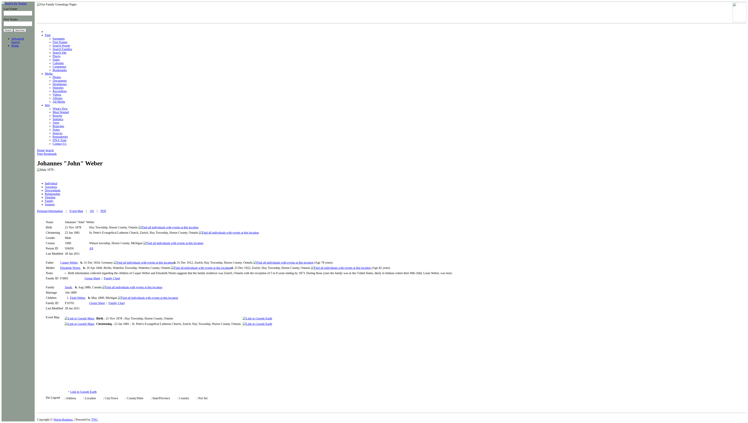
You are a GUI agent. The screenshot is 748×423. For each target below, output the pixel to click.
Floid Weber (77, 297)
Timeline (50, 197)
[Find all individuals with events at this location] (168, 227)
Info (47, 105)
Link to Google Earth (83, 391)
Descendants (52, 190)
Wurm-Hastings (63, 419)
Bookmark (50, 153)
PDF (103, 211)
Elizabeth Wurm (70, 267)
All (92, 211)
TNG (94, 419)
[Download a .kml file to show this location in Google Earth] (257, 318)
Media (49, 73)
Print (40, 153)
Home (15, 45)
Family (49, 201)
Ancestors (51, 187)
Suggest (50, 204)
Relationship (52, 194)
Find (47, 35)
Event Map (76, 211)
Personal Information (50, 211)
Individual (51, 183)
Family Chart (112, 278)
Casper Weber (68, 262)
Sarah (68, 287)
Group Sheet (92, 278)
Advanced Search (17, 40)
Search (49, 150)
